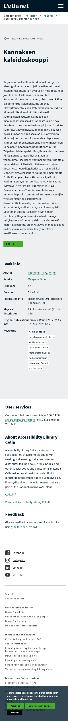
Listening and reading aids (20, 660)
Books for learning (16, 621)
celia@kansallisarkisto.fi (20, 419)
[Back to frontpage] (16, 7)
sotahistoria (35, 368)
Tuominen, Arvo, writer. (42, 272)
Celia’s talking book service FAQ (23, 639)
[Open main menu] (61, 6)
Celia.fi (9, 494)
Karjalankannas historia (41, 337)
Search (49, 16)
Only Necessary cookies (40, 705)
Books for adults (14, 612)
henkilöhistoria (37, 331)
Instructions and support (20, 634)
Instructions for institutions (22, 678)
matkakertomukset (39, 352)
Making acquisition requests (21, 625)
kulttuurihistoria (38, 342)
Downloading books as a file (21, 655)
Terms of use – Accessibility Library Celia (28, 669)
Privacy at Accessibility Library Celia (26, 502)
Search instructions (16, 643)
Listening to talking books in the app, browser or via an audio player (26, 650)
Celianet (32, 16)
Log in (10, 243)
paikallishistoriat (38, 358)
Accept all (15, 705)
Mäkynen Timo (37, 279)
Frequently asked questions (20, 682)
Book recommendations (19, 607)
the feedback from (24, 527)
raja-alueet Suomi (38, 363)
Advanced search (15, 598)
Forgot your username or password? (26, 664)
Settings (15, 712)
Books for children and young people (26, 616)
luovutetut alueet (38, 347)
